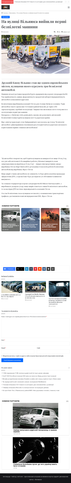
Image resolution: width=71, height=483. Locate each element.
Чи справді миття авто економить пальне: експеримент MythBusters (24, 382)
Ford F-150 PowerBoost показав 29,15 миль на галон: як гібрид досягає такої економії (29, 376)
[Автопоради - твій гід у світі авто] (5, 7)
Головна (5, 13)
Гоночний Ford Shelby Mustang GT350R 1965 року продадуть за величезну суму (35, 296)
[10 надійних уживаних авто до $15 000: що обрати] (11, 287)
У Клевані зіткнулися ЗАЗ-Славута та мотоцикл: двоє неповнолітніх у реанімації (38, 2)
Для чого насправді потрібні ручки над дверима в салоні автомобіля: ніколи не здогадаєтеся (57, 301)
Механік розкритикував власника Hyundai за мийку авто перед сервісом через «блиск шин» (31, 379)
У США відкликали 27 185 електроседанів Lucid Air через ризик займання (25, 373)
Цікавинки (12, 13)
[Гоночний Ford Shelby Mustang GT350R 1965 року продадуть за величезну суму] (35, 286)
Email (3, 348)
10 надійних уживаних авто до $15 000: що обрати (11, 295)
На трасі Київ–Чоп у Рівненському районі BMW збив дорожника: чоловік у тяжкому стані (30, 390)
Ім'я (3, 340)
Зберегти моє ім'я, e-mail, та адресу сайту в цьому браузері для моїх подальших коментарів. (33, 356)
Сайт (38, 348)
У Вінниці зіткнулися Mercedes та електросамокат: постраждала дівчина (25, 387)
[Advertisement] (35, 144)
